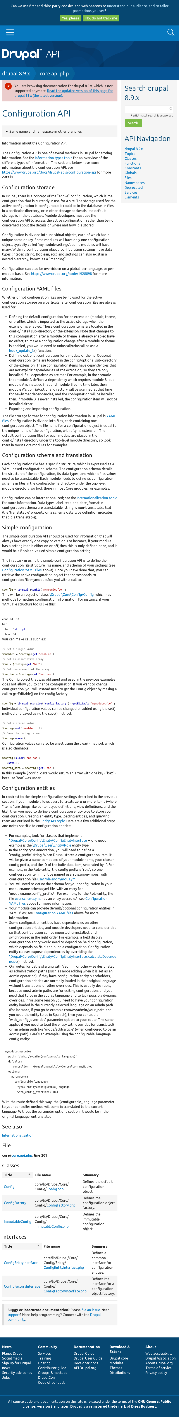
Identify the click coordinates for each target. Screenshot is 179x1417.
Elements (132, 197)
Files (128, 178)
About (150, 1347)
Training (44, 1358)
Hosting (44, 1363)
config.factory (55, 703)
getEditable (80, 703)
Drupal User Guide (88, 1358)
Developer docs (86, 1363)
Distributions (120, 1373)
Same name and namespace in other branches (45, 131)
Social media (12, 1358)
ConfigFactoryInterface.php (65, 1291)
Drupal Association (160, 1358)
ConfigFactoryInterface (22, 1286)
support (13, 1315)
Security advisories (17, 1373)
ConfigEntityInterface (21, 1263)
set (18, 728)
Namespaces (135, 183)
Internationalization (17, 1135)
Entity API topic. (53, 821)
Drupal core (119, 1358)
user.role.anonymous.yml (56, 879)
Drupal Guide (84, 1353)
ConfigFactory (15, 1203)
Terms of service (158, 1368)
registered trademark (107, 1406)
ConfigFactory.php (60, 1205)
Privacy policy (156, 1373)
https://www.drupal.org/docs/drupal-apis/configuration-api (49, 172)
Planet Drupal (12, 1353)
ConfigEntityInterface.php (64, 1267)
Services (131, 192)
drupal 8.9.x (16, 74)
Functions (132, 163)
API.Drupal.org (85, 1368)
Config (9, 1187)
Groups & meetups (52, 1373)
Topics (130, 154)
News (7, 1347)
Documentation (87, 1347)
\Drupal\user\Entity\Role (52, 845)
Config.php (55, 1189)
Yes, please (70, 18)
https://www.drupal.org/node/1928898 (61, 274)
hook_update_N (21, 351)
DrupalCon (46, 1377)
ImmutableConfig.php (52, 1226)
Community (47, 1347)
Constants (133, 168)
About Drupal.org (159, 1363)
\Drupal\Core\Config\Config (72, 594)
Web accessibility (158, 1353)
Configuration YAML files (22, 570)
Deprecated (134, 188)
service (36, 703)
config (35, 589)
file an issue (90, 1310)
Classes (131, 158)
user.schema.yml (28, 899)
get (35, 654)
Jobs (6, 1377)
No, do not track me (101, 18)
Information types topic (53, 158)
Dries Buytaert (143, 1406)
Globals (131, 173)
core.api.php (54, 74)
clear (20, 758)
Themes (116, 1368)
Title (17, 1175)
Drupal (76, 1406)
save (19, 738)
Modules (116, 1363)
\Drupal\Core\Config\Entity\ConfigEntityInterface (48, 840)
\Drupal (22, 589)
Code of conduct (51, 1382)
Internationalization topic (97, 498)
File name (43, 1175)
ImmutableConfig (17, 1222)
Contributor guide (52, 1368)
